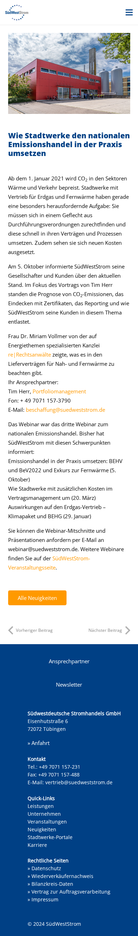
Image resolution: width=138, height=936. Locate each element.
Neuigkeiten (42, 829)
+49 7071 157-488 (59, 774)
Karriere (37, 845)
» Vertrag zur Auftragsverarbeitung (69, 891)
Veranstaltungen (47, 821)
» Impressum (43, 899)
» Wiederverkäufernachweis (60, 876)
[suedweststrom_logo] (16, 13)
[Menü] (129, 12)
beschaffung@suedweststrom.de (65, 409)
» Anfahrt (39, 742)
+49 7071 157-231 (59, 766)
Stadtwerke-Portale (50, 837)
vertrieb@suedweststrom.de (79, 782)
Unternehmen (44, 813)
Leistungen (41, 806)
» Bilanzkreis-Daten (50, 883)
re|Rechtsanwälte (29, 354)
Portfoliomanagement (59, 391)
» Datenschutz (44, 868)
